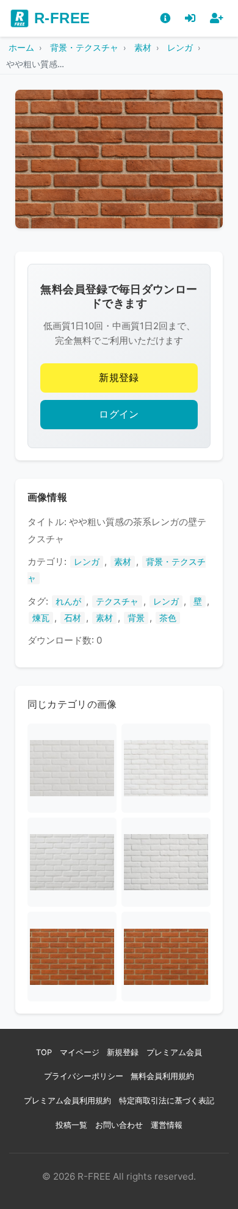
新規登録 (119, 377)
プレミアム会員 (174, 1052)
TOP (44, 1052)
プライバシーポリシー (83, 1076)
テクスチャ (117, 601)
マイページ (79, 1052)
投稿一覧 (71, 1125)
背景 (136, 618)
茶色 (167, 618)
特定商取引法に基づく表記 (166, 1100)
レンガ (86, 562)
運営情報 (166, 1125)
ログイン (119, 414)
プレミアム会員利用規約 (67, 1100)
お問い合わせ (119, 1125)
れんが (68, 601)
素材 (122, 562)
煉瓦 (40, 618)
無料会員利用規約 (162, 1076)
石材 (72, 618)
